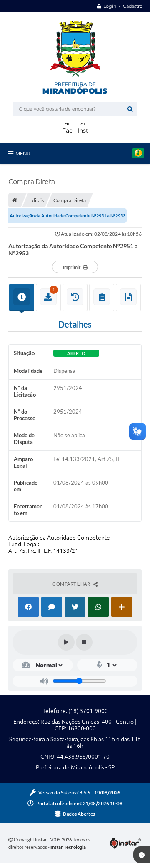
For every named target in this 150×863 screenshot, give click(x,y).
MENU (22, 153)
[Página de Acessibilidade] (106, 32)
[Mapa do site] (134, 18)
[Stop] (84, 642)
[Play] (66, 642)
